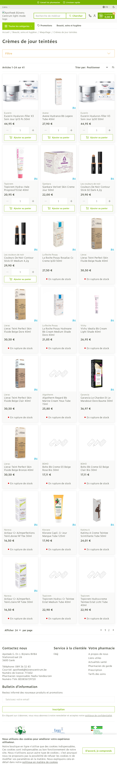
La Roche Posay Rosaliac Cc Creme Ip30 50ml (57, 259)
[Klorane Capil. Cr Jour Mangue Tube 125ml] (58, 509)
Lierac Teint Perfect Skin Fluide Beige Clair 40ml (18, 399)
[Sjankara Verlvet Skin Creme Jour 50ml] (58, 163)
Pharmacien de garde (100, 665)
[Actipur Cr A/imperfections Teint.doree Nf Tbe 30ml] (20, 509)
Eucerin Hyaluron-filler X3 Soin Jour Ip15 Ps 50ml (19, 117)
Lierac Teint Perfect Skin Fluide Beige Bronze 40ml (18, 468)
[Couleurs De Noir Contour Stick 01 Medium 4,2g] (20, 233)
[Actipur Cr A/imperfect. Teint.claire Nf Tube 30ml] (20, 575)
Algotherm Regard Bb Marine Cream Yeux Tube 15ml (56, 401)
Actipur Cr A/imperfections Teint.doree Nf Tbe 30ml (19, 534)
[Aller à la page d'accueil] (16, 15)
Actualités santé (97, 661)
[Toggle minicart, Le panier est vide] (100, 15)
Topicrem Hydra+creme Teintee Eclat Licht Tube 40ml (94, 602)
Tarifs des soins (97, 673)
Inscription (58, 709)
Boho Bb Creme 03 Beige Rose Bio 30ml (56, 468)
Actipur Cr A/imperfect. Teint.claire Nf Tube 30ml (18, 600)
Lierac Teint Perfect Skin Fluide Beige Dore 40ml (18, 330)
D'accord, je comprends (98, 750)
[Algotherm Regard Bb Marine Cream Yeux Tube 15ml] (58, 373)
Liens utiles (94, 657)
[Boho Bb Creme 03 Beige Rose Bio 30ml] (58, 443)
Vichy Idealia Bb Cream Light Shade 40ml (94, 330)
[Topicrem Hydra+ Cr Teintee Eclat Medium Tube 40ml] (58, 575)
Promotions (46, 25)
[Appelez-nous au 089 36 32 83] (90, 15)
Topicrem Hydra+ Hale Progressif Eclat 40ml (16, 188)
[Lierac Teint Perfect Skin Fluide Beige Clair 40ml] (20, 373)
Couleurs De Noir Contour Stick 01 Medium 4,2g (19, 259)
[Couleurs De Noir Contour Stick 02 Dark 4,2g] (97, 163)
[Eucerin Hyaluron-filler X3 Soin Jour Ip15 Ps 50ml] (20, 92)
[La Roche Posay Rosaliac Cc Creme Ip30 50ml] (58, 233)
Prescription (95, 669)
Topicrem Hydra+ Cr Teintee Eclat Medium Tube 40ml (58, 600)
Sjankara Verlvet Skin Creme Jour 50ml (58, 188)
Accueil (5, 32)
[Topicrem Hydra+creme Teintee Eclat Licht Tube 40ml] (97, 575)
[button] (58, 53)
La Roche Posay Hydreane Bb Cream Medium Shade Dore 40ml (56, 331)
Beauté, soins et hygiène (69, 25)
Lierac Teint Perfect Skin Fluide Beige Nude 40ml (94, 259)
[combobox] (50, 16)
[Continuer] (113, 630)
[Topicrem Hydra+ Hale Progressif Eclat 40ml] (20, 163)
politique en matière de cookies (40, 762)
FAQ (56, 653)
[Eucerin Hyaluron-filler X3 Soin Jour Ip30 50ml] (97, 92)
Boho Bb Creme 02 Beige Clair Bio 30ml (95, 468)
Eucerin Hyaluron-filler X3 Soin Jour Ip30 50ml (95, 117)
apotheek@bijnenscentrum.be (30, 669)
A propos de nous (98, 653)
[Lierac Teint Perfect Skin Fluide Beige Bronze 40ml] (20, 443)
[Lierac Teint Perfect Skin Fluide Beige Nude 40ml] (97, 233)
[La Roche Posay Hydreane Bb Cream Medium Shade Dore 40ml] (58, 304)
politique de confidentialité (98, 715)
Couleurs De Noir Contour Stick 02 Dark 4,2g (95, 188)
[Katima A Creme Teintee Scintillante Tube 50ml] (97, 509)
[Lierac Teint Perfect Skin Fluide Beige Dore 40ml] (20, 304)
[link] (102, 630)
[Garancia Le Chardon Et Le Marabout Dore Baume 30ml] (97, 373)
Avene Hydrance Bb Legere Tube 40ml (57, 117)
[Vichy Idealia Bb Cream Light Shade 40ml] (97, 304)
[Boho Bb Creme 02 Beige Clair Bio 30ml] (97, 443)
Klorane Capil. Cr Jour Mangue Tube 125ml (54, 534)
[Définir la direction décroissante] (113, 67)
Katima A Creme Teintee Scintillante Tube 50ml (94, 534)
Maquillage (45, 32)
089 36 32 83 (23, 666)
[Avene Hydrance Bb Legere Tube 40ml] (58, 92)
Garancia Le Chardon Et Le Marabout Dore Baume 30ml (97, 399)
